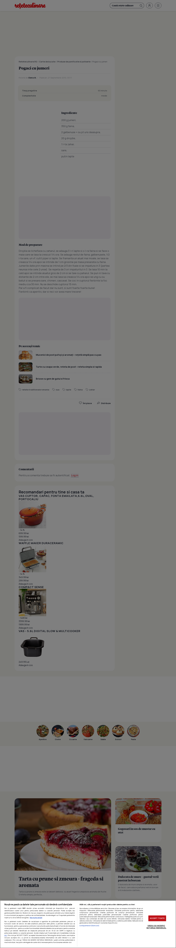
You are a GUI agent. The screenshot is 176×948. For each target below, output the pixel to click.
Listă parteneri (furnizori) (89, 926)
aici (5, 935)
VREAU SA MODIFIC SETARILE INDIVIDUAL (156, 926)
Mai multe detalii (36, 918)
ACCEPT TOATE (157, 918)
